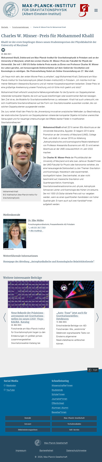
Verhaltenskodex (74, 424)
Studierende (57, 390)
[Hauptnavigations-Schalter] (96, 10)
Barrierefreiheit (46, 450)
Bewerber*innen (59, 412)
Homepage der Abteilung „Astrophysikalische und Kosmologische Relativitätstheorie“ (48, 261)
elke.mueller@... (36, 231)
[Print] (3, 50)
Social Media (11, 381)
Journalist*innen (59, 399)
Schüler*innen (58, 394)
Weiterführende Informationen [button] (20, 256)
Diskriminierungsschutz (27, 430)
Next (97, 318)
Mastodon (11, 385)
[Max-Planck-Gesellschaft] (39, 443)
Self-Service (74, 430)
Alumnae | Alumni (60, 408)
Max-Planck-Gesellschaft (74, 418)
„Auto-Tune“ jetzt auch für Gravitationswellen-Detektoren (71, 315)
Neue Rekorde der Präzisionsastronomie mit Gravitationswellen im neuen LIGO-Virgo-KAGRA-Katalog (28, 317)
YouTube (10, 390)
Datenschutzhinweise (76, 450)
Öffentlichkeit (58, 403)
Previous (5, 318)
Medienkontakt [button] (11, 215)
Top (95, 370)
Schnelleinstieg (60, 381)
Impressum (21, 450)
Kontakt (28, 418)
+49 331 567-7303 (38, 227)
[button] (38, 186)
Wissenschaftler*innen (62, 385)
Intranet (27, 424)
